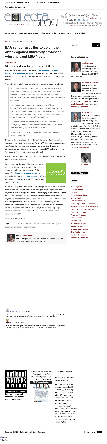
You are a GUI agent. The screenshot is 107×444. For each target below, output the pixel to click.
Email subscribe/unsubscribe (16, 7)
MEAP (54, 224)
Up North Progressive (79, 235)
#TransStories (65, 33)
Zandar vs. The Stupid (79, 238)
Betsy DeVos (10, 33)
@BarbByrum (84, 147)
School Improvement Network (27, 173)
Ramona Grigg (76, 218)
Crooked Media (77, 189)
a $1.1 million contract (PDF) (31, 176)
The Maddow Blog (78, 232)
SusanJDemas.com (78, 224)
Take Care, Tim (77, 226)
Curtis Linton (14, 224)
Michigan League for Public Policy (84, 206)
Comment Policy (38, 2)
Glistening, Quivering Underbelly (83, 204)
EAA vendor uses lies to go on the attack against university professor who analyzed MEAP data (33, 52)
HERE (17, 182)
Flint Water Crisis (48, 33)
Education (9, 42)
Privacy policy (53, 2)
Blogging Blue (76, 187)
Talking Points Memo (79, 229)
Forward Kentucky (78, 201)
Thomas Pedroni (29, 228)
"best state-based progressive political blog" (41, 376)
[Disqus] (36, 277)
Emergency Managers (28, 33)
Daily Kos (74, 192)
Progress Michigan (78, 215)
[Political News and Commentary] (31, 20)
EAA (22, 224)
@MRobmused (77, 104)
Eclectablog (11, 62)
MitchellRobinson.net (79, 107)
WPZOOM (98, 432)
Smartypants (76, 221)
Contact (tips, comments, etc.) (17, 2)
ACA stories (80, 33)
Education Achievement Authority (38, 224)
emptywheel (76, 198)
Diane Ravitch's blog (79, 195)
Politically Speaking (78, 212)
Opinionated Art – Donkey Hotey (83, 209)
